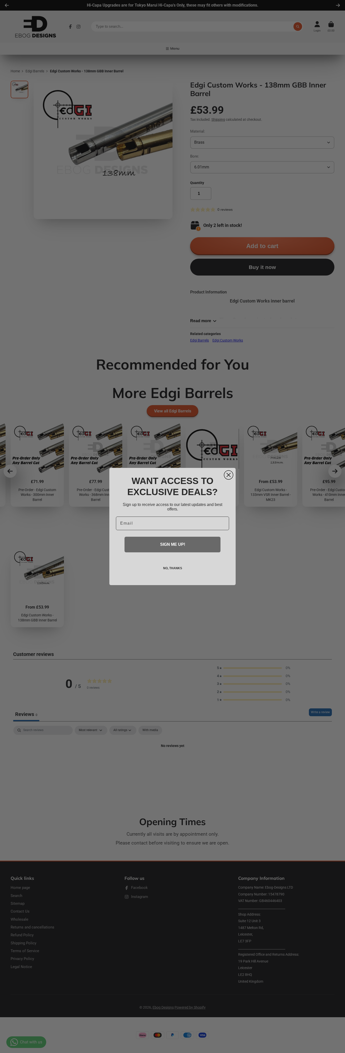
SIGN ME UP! (172, 544)
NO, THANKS (172, 568)
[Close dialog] (228, 474)
